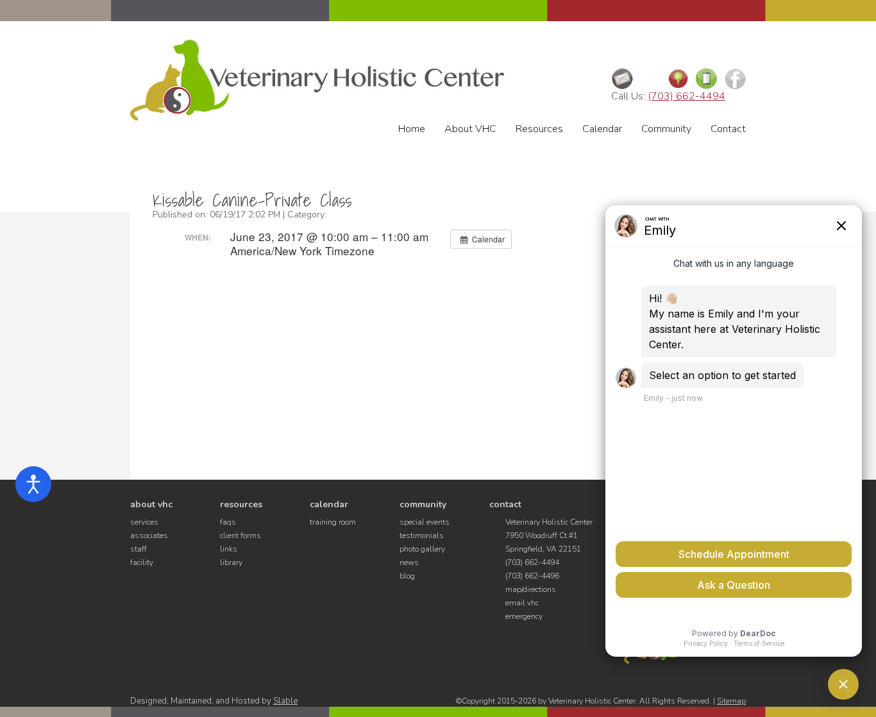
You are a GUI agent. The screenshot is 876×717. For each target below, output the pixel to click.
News (409, 562)
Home (411, 129)
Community (666, 129)
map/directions (530, 589)
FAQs (228, 522)
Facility (141, 562)
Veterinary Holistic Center (317, 80)
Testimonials (422, 535)
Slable (285, 701)
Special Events (425, 522)
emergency (524, 616)
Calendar (602, 129)
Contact (728, 129)
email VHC (522, 603)
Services (144, 522)
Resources (539, 129)
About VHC (470, 129)
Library (231, 562)
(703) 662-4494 (686, 96)
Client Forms (240, 535)
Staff (138, 549)
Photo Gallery (422, 549)
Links (228, 549)
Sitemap (731, 701)
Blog (407, 576)
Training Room (333, 522)
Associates (149, 535)
